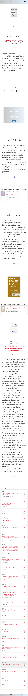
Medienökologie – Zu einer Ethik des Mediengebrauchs (10, 519)
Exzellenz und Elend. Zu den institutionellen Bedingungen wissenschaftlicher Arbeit (9, 594)
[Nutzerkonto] (24, 2)
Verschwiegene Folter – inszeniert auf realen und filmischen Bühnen (10, 656)
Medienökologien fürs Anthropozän (10, 664)
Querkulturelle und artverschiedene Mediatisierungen (10, 648)
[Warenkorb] (27, 2)
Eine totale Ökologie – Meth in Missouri (9, 568)
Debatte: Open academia (8, 617)
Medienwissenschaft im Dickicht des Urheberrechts (10, 639)
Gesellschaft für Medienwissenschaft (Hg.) (14, 347)
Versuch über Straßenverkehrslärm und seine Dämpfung (10, 528)
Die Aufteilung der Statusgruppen (10, 610)
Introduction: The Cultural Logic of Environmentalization (13, 307)
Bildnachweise (5, 686)
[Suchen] (2, 2)
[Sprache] (25, 2)
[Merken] (13, 48)
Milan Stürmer (19, 40)
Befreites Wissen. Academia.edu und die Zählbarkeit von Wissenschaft (10, 623)
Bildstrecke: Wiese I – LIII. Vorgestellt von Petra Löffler (10, 560)
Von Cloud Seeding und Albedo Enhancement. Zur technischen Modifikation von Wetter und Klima (13, 194)
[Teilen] (15, 48)
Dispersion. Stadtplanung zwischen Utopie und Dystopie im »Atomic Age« (10, 577)
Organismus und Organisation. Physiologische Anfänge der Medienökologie (9, 503)
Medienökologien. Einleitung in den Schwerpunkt (10, 494)
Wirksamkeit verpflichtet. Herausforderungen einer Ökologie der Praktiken (10, 537)
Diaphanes (14, 1)
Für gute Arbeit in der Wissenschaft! (10, 603)
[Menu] (0, 2)
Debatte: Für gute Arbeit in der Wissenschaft (9, 587)
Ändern (14, 121)
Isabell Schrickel (9, 40)
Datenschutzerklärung (19, 694)
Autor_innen (5, 680)
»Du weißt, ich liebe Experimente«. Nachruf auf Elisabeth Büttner (10, 672)
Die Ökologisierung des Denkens (9, 512)
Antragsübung (5, 631)
